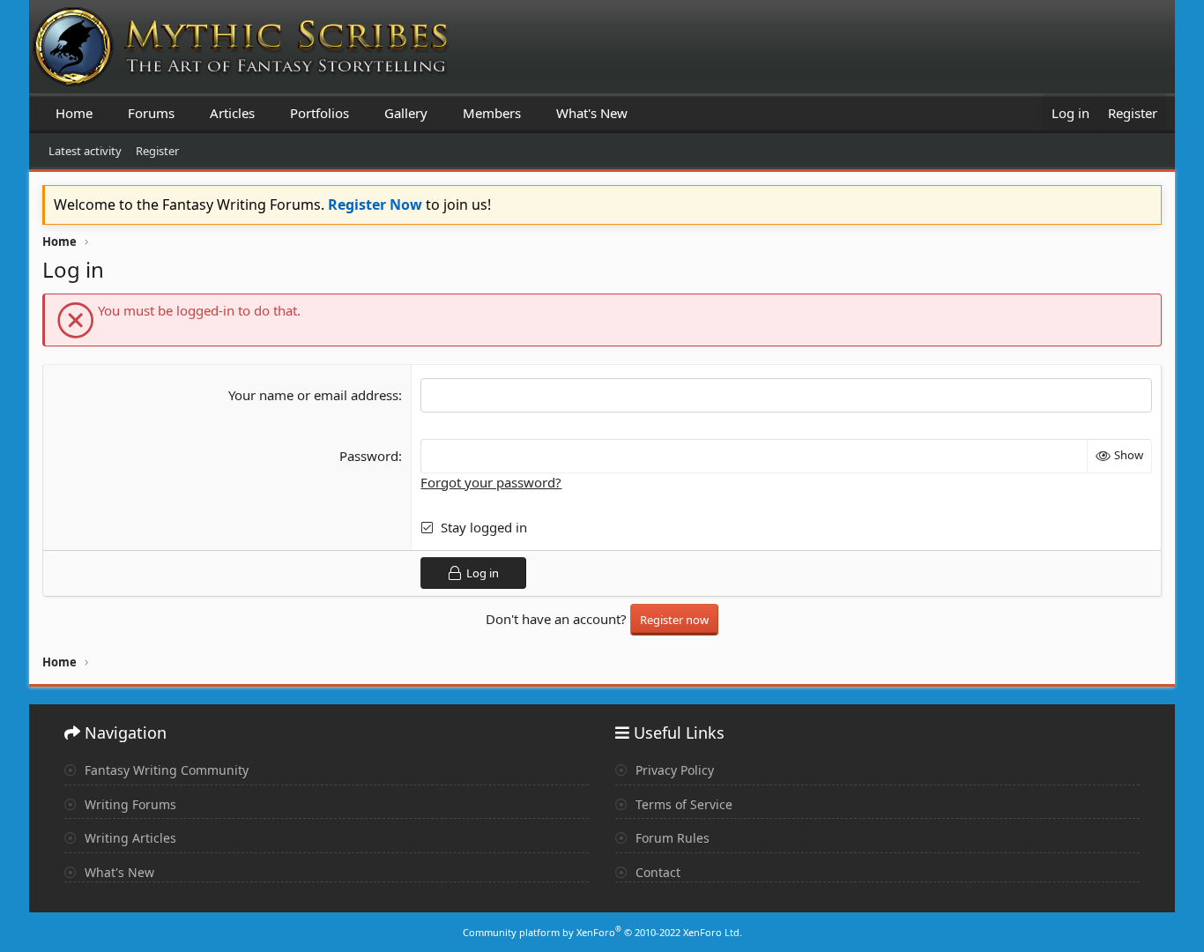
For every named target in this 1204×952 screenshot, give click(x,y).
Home (74, 113)
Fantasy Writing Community (165, 770)
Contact (656, 872)
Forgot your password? (490, 482)
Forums (151, 113)
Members (492, 113)
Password (368, 456)
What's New (592, 113)
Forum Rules (671, 837)
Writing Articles (128, 837)
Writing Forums (128, 804)
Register (157, 151)
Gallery (405, 113)
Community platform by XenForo (602, 932)
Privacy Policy (673, 770)
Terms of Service (682, 804)
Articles (232, 113)
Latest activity (85, 151)
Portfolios (319, 113)
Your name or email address (313, 395)
